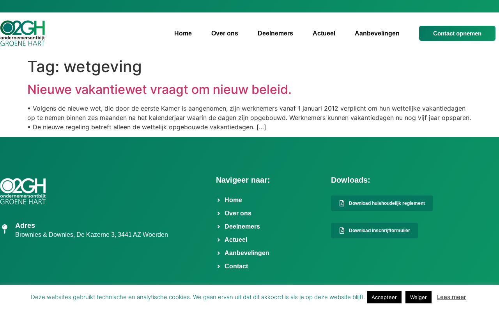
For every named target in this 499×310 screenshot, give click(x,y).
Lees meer (451, 297)
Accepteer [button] (384, 297)
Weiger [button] (418, 297)
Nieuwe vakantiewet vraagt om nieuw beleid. (159, 89)
